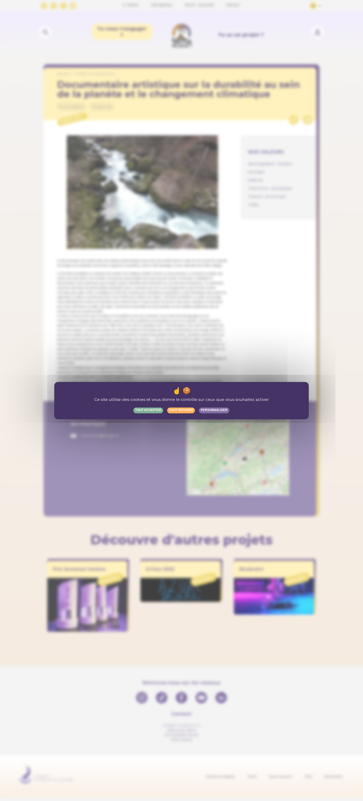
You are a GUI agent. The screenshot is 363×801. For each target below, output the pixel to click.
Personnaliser (214, 410)
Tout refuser (181, 410)
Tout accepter (148, 410)
